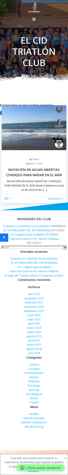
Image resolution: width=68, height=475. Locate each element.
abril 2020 (34, 323)
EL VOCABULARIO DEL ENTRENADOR (27, 230)
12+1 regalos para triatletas (27, 234)
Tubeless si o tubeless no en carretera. (27, 226)
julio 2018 (34, 353)
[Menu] (34, 19)
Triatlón (34, 402)
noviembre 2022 (34, 298)
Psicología (34, 385)
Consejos (34, 369)
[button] (41, 467)
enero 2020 (34, 332)
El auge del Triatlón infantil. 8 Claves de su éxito (34, 275)
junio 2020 (34, 315)
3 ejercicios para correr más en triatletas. (34, 239)
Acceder (34, 414)
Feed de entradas (34, 418)
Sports (34, 398)
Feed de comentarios (34, 422)
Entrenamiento (34, 373)
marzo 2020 (34, 328)
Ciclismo (34, 364)
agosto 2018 (34, 349)
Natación (34, 381)
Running (34, 390)
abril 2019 (34, 340)
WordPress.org (34, 426)
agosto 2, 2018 (34, 163)
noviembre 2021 (34, 307)
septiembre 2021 (34, 311)
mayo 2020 (34, 319)
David (36, 159)
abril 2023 (34, 294)
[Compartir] (4, 237)
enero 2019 (34, 344)
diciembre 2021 (34, 302)
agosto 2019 (34, 336)
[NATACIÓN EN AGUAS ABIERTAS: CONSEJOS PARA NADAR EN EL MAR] (34, 127)
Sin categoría (34, 394)
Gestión (34, 377)
